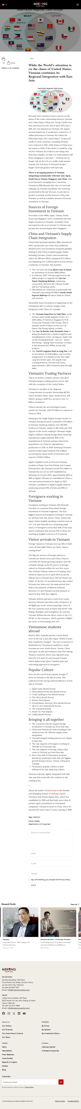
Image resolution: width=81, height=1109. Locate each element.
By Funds (45, 1025)
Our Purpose (7, 1029)
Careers (45, 1043)
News (4, 1047)
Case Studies (7, 1058)
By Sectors (46, 1029)
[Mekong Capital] (40, 5)
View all (73, 904)
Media (4, 1043)
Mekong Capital (48, 1047)
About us (5, 1022)
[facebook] (3, 1013)
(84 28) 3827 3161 (12, 987)
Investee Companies (50, 1050)
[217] (13, 59)
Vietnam (36, 817)
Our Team (6, 1037)
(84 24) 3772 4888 (12, 1005)
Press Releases (8, 1054)
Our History (6, 1025)
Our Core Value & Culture (12, 1033)
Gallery (5, 1066)
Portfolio (45, 1022)
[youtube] (24, 1013)
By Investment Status (51, 1033)
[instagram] (9, 1013)
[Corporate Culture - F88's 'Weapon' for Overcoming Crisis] (20, 922)
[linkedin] (19, 1013)
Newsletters (7, 1050)
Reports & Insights (9, 1062)
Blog (4, 1069)
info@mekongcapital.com (19, 990)
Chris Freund (51, 790)
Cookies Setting (73, 1101)
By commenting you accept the (50, 879)
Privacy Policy (64, 879)
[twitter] (14, 1013)
